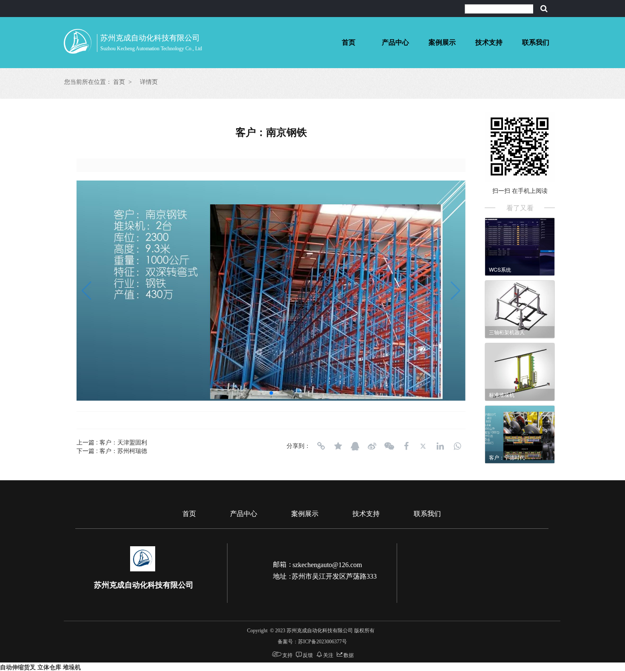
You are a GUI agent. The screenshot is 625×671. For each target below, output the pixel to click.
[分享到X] (423, 446)
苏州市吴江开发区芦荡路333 (334, 576)
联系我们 (535, 42)
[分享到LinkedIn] (440, 446)
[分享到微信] (389, 446)
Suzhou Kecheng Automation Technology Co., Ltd (151, 49)
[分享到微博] (372, 446)
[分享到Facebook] (406, 446)
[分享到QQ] (355, 446)
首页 (348, 42)
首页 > (122, 82)
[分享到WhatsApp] (457, 446)
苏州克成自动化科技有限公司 (150, 38)
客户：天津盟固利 (123, 442)
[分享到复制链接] (321, 446)
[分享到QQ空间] (338, 446)
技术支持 (489, 42)
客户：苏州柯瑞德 (123, 450)
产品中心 (395, 42)
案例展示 (442, 42)
